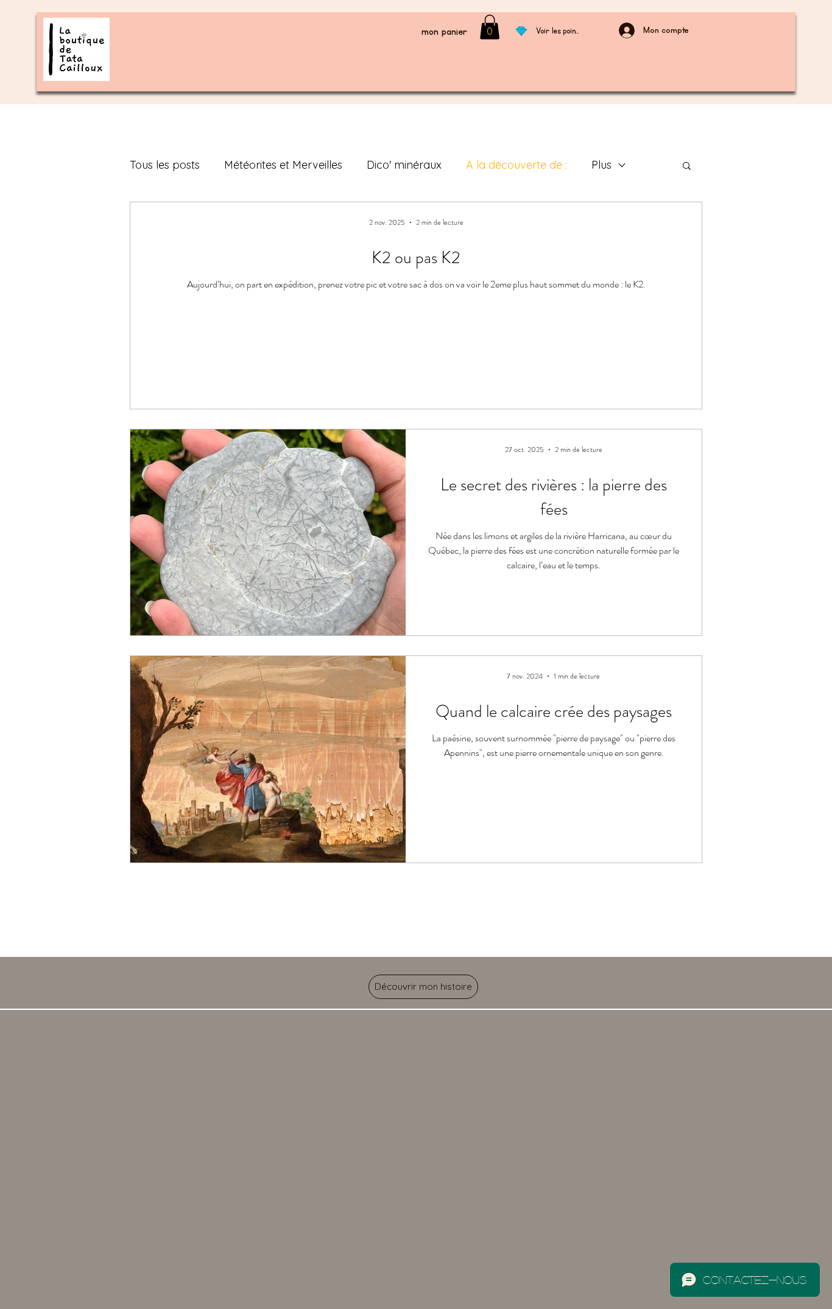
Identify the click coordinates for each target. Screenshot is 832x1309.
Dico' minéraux (404, 165)
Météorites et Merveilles (283, 165)
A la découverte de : (516, 165)
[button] (687, 166)
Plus (601, 165)
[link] (489, 27)
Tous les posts (165, 165)
